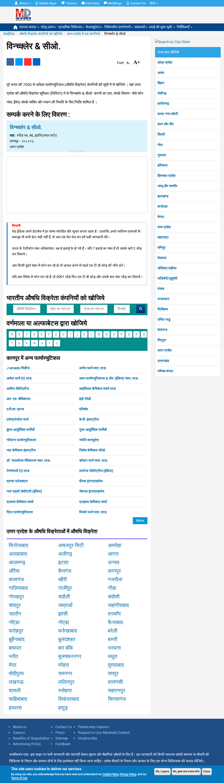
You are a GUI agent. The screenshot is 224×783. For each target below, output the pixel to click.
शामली (15, 690)
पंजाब (161, 289)
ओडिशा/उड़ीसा (167, 268)
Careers (71, 3)
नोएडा (63, 622)
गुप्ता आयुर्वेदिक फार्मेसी (93, 430)
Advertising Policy (27, 744)
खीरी (62, 579)
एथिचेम (83, 409)
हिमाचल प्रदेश (166, 176)
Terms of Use (19, 778)
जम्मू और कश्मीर (167, 186)
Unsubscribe (87, 738)
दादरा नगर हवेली (168, 114)
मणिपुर (162, 247)
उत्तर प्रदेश (165, 350)
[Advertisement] (77, 184)
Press (60, 733)
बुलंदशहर (66, 639)
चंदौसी (113, 597)
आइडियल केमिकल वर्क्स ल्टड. (97, 388)
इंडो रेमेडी (85, 399)
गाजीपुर (65, 588)
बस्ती (112, 639)
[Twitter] (19, 62)
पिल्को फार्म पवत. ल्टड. (93, 512)
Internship (93, 3)
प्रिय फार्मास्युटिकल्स (20, 512)
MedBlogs (115, 3)
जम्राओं (65, 605)
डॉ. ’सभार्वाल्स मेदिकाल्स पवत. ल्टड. (29, 460)
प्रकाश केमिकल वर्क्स (20, 502)
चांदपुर (15, 605)
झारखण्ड (163, 196)
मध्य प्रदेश (164, 227)
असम (161, 73)
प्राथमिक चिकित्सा (70, 27)
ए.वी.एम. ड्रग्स (15, 409)
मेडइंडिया (9, 34)
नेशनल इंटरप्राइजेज (91, 491)
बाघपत (15, 648)
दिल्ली (161, 134)
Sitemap (61, 738)
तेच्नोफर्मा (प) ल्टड (18, 471)
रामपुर (113, 673)
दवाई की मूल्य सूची (161, 27)
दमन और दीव (166, 124)
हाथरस (15, 708)
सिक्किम (163, 309)
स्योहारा (65, 690)
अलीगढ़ (65, 554)
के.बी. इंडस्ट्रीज (89, 419)
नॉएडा (14, 622)
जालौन (15, 614)
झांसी (63, 614)
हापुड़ (63, 708)
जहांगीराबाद (118, 605)
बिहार (161, 83)
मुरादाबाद (116, 665)
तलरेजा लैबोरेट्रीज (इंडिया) (96, 471)
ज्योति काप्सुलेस (89, 440)
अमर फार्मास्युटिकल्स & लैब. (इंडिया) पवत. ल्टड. (108, 378)
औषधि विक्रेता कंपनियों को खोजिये (40, 34)
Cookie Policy (110, 774)
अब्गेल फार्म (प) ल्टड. (19, 378)
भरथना (114, 648)
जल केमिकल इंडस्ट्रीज (21, 450)
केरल (161, 217)
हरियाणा (163, 165)
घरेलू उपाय (47, 27)
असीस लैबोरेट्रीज (18, 388)
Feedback (62, 744)
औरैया (14, 571)
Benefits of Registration (31, 738)
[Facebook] (10, 62)
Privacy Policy (128, 774)
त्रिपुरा (162, 340)
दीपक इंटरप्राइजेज (91, 481)
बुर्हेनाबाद (16, 639)
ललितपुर (66, 682)
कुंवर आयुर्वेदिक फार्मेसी (21, 430)
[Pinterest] (28, 62)
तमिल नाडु (164, 319)
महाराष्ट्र (163, 237)
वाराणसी (115, 682)
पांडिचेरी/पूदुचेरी (167, 278)
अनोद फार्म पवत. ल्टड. (93, 368)
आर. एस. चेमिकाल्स (18, 399)
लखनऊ (16, 682)
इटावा (63, 562)
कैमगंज (64, 571)
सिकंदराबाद (68, 699)
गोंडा (112, 588)
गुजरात (162, 155)
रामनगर (65, 673)
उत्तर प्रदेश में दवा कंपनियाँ (83, 34)
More (140, 521)
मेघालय (162, 258)
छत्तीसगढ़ (163, 103)
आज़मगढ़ (17, 562)
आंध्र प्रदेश (165, 62)
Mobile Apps (47, 3)
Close (206, 771)
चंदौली (64, 597)
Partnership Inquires (93, 727)
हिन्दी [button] (153, 3)
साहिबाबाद (18, 699)
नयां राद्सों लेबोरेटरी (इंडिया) (24, 491)
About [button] (24, 3)
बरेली (112, 631)
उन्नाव (113, 562)
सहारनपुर (116, 690)
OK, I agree (162, 771)
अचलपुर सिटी (71, 545)
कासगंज (16, 579)
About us (19, 727)
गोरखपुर (16, 597)
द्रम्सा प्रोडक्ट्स (17, 481)
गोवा (160, 145)
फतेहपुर (16, 631)
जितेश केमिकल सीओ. (92, 450)
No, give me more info (186, 771)
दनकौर (114, 614)
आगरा (113, 554)
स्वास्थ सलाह (28, 27)
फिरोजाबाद (18, 545)
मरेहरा (63, 665)
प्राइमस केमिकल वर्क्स (93, 502)
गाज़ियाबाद (18, 588)
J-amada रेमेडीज (18, 368)
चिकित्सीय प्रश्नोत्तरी (117, 27)
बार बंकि (65, 648)
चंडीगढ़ (162, 93)
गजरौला (115, 579)
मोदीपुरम (16, 673)
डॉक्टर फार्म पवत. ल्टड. (93, 460)
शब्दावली (140, 27)
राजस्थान (163, 299)
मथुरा (112, 656)
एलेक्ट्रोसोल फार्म (17, 419)
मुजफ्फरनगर (69, 656)
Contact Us (137, 3)
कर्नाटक (163, 206)
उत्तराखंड (163, 361)
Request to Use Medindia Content (104, 733)
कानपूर (114, 571)
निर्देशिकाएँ (183, 27)
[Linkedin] (36, 62)
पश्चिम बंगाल (165, 371)
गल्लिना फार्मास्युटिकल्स (21, 440)
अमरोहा (114, 545)
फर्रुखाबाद (67, 631)
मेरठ (12, 665)
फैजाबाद (115, 622)
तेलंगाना (162, 330)
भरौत (13, 656)
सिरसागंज (117, 699)
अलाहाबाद (18, 554)
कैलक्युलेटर (93, 27)
